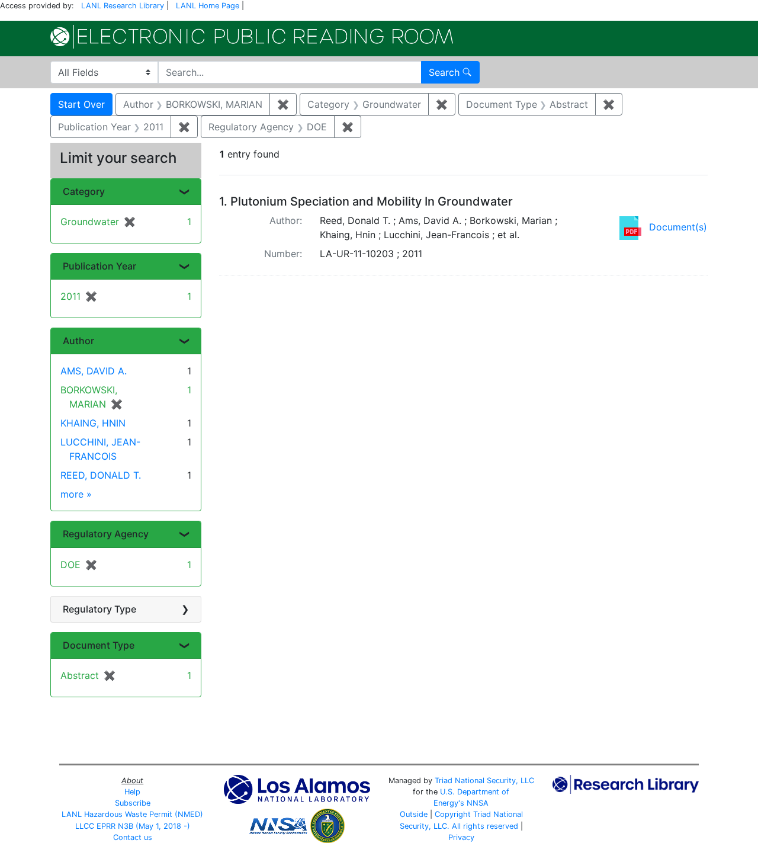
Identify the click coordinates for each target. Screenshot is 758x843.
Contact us (132, 837)
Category (84, 191)
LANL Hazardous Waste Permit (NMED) (132, 814)
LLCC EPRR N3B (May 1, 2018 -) (132, 826)
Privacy (461, 837)
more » (76, 494)
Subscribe (132, 803)
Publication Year (99, 266)
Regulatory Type (99, 609)
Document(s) (678, 227)
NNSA (478, 803)
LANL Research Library (122, 5)
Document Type (98, 645)
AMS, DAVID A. (93, 371)
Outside (414, 814)
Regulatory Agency (106, 534)
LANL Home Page (207, 5)
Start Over (81, 104)
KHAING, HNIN (93, 423)
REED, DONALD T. (100, 475)
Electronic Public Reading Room (251, 37)
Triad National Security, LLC (484, 780)
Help (132, 791)
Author (78, 341)
